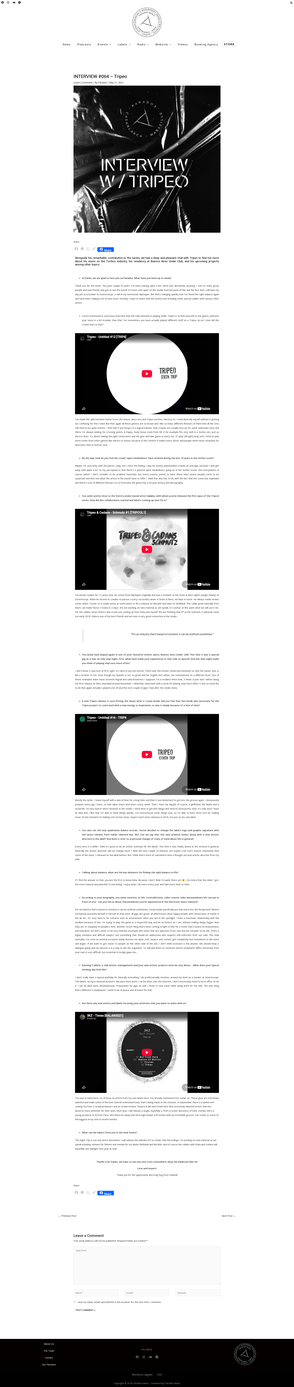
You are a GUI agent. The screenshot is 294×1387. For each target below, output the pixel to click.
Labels (123, 44)
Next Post (229, 1215)
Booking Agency (206, 44)
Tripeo (194, 258)
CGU (159, 1374)
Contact (49, 1357)
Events (103, 44)
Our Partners (49, 1364)
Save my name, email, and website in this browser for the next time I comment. (119, 1302)
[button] (104, 44)
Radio (141, 44)
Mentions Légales (142, 1374)
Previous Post (67, 1215)
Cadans (151, 495)
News (67, 44)
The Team (48, 1350)
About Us (49, 1343)
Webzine (161, 44)
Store (229, 44)
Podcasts (84, 44)
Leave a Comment (83, 82)
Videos (183, 44)
